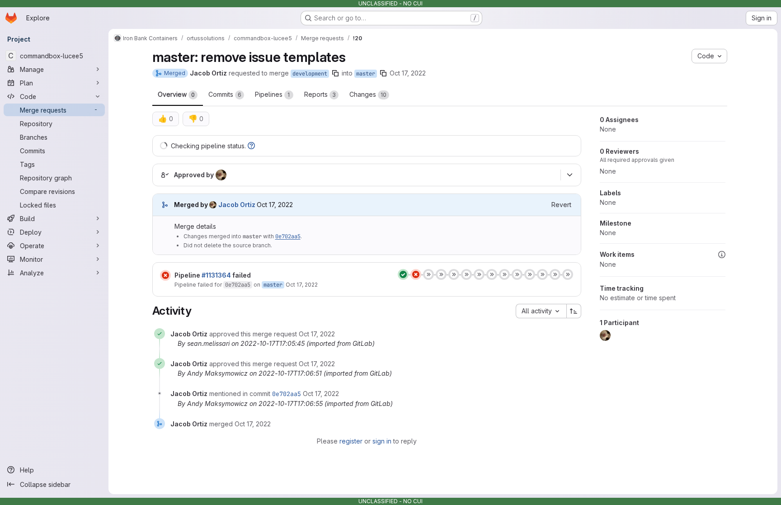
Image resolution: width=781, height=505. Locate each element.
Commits (224, 94)
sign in (381, 441)
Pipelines (272, 94)
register (350, 441)
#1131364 (216, 275)
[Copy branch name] (335, 73)
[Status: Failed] (165, 275)
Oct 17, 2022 (408, 73)
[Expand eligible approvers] (570, 175)
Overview (176, 94)
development (309, 73)
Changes (367, 94)
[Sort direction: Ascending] (574, 311)
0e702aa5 (288, 236)
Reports (320, 94)
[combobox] (541, 311)
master (365, 73)
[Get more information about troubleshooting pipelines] (251, 146)
